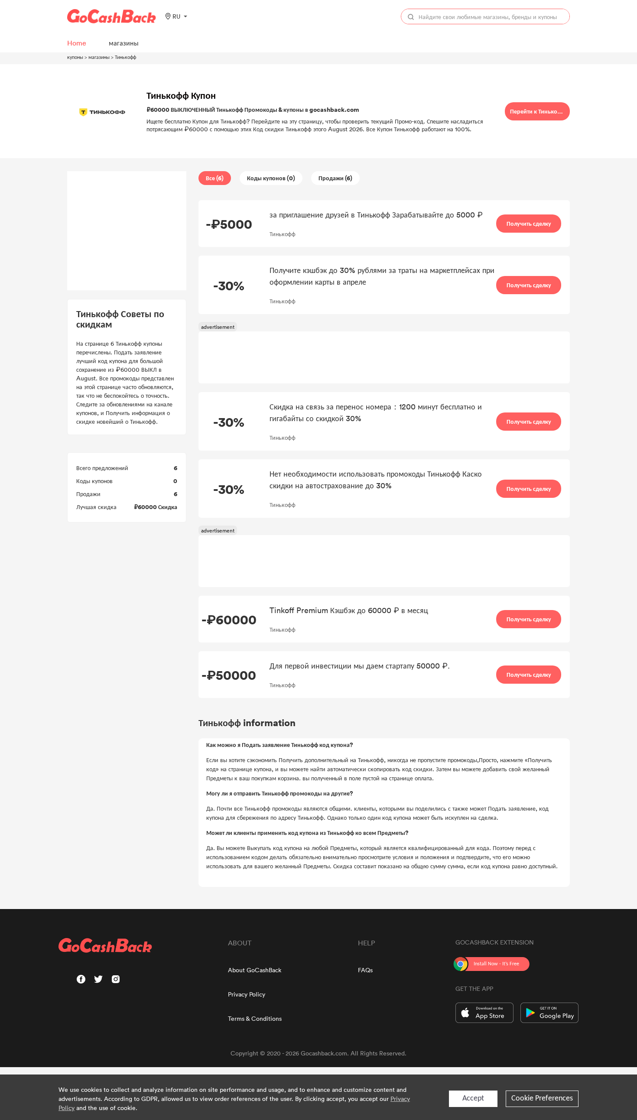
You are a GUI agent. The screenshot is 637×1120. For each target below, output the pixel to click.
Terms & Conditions (255, 1018)
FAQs (365, 970)
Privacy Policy (246, 994)
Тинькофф (125, 57)
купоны (75, 57)
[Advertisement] (127, 231)
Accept (473, 1098)
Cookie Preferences (542, 1098)
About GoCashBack (254, 970)
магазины (99, 57)
